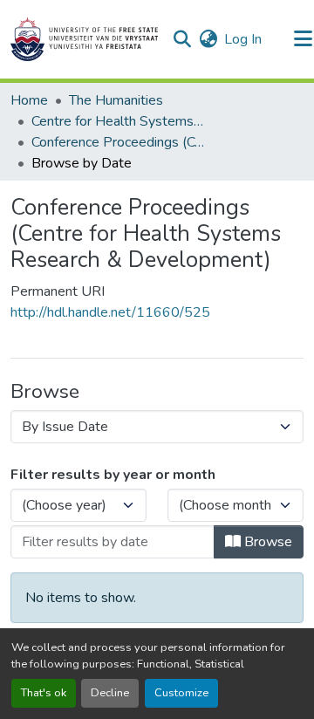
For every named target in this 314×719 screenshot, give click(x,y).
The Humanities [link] (116, 100)
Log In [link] (243, 39)
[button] (84, 39)
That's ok (43, 693)
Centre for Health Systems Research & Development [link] (118, 121)
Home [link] (29, 100)
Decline (110, 693)
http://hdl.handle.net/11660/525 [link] (110, 312)
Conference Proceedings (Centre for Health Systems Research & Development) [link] (118, 142)
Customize (181, 693)
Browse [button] (266, 541)
